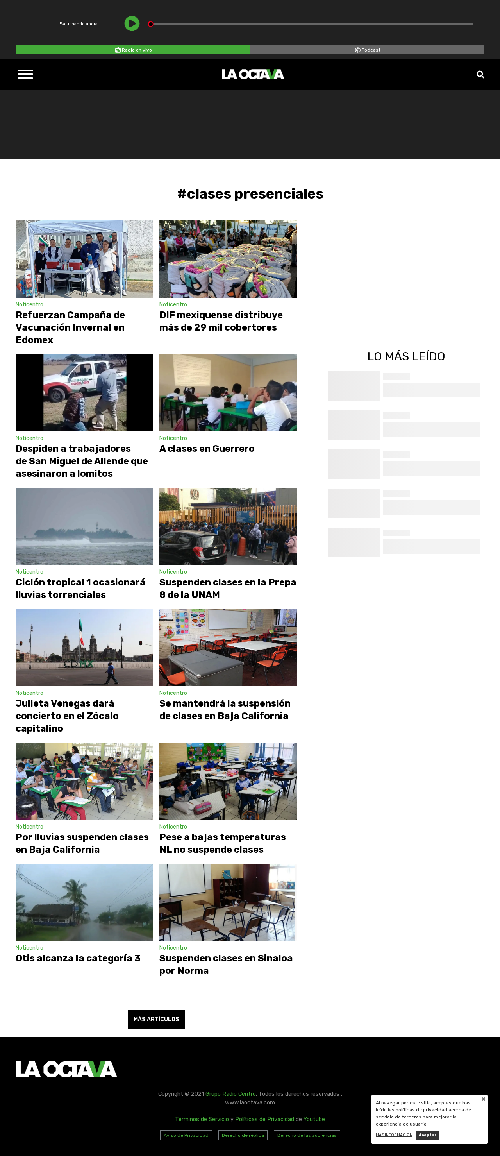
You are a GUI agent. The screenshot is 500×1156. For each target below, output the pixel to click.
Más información (394, 1135)
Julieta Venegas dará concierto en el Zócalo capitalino (67, 716)
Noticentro (29, 304)
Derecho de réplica (243, 1135)
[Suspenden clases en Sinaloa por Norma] (228, 902)
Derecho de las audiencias (307, 1135)
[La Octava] (253, 74)
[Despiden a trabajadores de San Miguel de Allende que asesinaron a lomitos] (84, 392)
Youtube (314, 1119)
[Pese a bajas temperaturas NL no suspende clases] (228, 781)
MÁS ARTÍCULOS (156, 1019)
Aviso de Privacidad (186, 1135)
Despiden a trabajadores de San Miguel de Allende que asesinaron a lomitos (82, 461)
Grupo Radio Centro (230, 1094)
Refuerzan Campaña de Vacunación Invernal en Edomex (70, 327)
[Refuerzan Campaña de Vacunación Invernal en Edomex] (84, 259)
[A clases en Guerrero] (228, 392)
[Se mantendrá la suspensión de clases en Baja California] (228, 647)
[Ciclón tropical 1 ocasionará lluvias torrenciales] (84, 526)
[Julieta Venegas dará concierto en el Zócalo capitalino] (84, 647)
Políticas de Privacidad (264, 1119)
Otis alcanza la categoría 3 (78, 958)
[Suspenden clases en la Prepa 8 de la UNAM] (228, 526)
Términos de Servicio (202, 1119)
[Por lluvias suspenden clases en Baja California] (84, 781)
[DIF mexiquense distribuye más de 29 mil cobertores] (228, 259)
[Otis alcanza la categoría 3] (84, 902)
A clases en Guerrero (207, 448)
